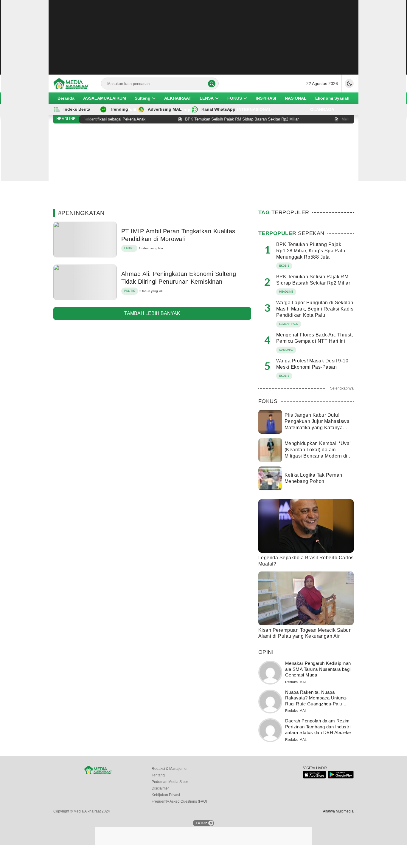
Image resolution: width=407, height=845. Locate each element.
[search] (211, 83)
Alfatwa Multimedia (338, 811)
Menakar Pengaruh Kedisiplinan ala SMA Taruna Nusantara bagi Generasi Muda (318, 669)
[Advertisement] (203, 37)
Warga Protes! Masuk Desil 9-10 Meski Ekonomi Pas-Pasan (312, 364)
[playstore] (341, 777)
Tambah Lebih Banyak (152, 313)
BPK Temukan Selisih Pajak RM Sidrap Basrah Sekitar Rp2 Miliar (313, 279)
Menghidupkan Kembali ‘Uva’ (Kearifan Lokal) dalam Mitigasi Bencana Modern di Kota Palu (317, 452)
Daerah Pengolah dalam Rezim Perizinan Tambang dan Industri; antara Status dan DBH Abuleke (318, 726)
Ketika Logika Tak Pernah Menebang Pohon (313, 478)
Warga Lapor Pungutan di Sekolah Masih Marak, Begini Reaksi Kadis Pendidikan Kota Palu (314, 309)
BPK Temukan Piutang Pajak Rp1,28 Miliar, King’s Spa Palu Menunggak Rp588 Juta (310, 250)
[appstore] (314, 777)
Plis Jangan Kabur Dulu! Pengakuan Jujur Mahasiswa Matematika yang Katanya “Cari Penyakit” (317, 424)
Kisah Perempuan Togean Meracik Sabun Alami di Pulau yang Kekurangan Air (305, 633)
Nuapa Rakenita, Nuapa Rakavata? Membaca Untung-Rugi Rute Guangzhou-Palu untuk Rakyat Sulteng (316, 701)
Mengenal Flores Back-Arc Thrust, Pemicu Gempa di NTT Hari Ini (314, 338)
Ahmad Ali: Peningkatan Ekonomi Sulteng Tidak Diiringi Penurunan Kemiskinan (178, 278)
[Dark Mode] (349, 83)
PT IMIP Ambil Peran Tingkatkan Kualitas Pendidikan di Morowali (178, 235)
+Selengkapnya (341, 388)
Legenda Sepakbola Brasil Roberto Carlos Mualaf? (306, 560)
